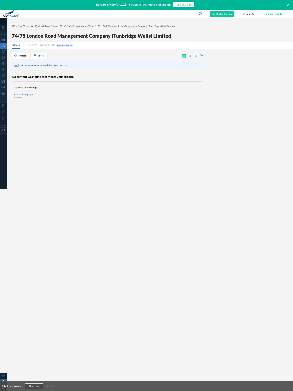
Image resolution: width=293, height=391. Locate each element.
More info (50, 386)
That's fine (34, 386)
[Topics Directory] (3, 34)
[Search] (3, 106)
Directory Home (20, 26)
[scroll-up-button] (287, 378)
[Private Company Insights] (3, 93)
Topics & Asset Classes (46, 26)
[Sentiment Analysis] (3, 63)
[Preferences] (3, 112)
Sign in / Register (274, 13)
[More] (3, 130)
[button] (249, 14)
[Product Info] (3, 118)
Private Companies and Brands (80, 26)
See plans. (63, 65)
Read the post (183, 4)
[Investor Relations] (3, 75)
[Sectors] (3, 52)
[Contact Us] (3, 376)
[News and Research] (3, 40)
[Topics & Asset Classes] (3, 46)
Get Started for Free (221, 14)
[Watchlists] (3, 99)
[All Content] (3, 28)
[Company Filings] (3, 69)
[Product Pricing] (3, 124)
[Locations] (3, 58)
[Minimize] (3, 21)
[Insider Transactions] (3, 81)
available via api (64, 46)
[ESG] (3, 87)
